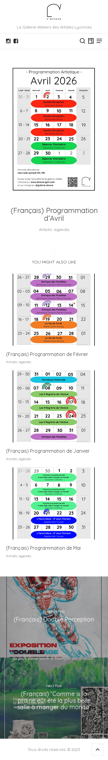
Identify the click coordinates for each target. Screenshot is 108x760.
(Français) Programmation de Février (47, 354)
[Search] (82, 41)
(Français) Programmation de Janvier (48, 451)
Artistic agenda (54, 229)
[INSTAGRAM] (8, 41)
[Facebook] (16, 41)
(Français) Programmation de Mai (43, 548)
